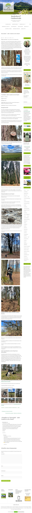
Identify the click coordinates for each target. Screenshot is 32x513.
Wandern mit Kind (26, 249)
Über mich (26, 26)
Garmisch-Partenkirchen (27, 198)
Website (2, 475)
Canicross (25, 196)
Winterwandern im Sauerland (26, 260)
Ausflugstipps (25, 191)
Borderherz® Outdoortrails (16, 17)
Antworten (3, 432)
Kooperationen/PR (16, 28)
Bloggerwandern (26, 193)
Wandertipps (22, 24)
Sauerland (25, 232)
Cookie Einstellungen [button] (11, 511)
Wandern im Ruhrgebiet (27, 246)
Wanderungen (14, 407)
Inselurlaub (25, 212)
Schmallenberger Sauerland (26, 235)
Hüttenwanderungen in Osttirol (27, 210)
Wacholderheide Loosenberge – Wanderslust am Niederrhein (14, 413)
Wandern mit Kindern (26, 251)
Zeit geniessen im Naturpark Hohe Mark (6, 411)
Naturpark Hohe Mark (26, 219)
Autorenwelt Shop (27, 85)
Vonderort (25, 240)
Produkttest (25, 224)
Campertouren (15, 24)
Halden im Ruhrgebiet (26, 201)
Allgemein (6, 407)
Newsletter (23, 28)
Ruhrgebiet (10, 407)
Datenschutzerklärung (21, 511)
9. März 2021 (7, 37)
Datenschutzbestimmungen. (27, 111)
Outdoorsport (14, 26)
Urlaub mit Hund (26, 238)
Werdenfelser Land (26, 254)
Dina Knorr (3, 37)
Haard (19, 407)
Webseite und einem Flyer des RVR (5, 381)
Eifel (28, 196)
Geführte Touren (8, 28)
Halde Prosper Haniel (26, 203)
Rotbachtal (25, 227)
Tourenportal (8, 24)
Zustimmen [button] (15, 511)
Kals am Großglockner (26, 214)
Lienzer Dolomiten (26, 217)
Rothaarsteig (25, 229)
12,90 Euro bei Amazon (27, 146)
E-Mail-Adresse (3, 470)
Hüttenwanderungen (26, 208)
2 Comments (12, 37)
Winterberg (25, 256)
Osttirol (25, 222)
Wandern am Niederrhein (25, 244)
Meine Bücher (20, 26)
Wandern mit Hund (5, 26)
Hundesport (25, 206)
